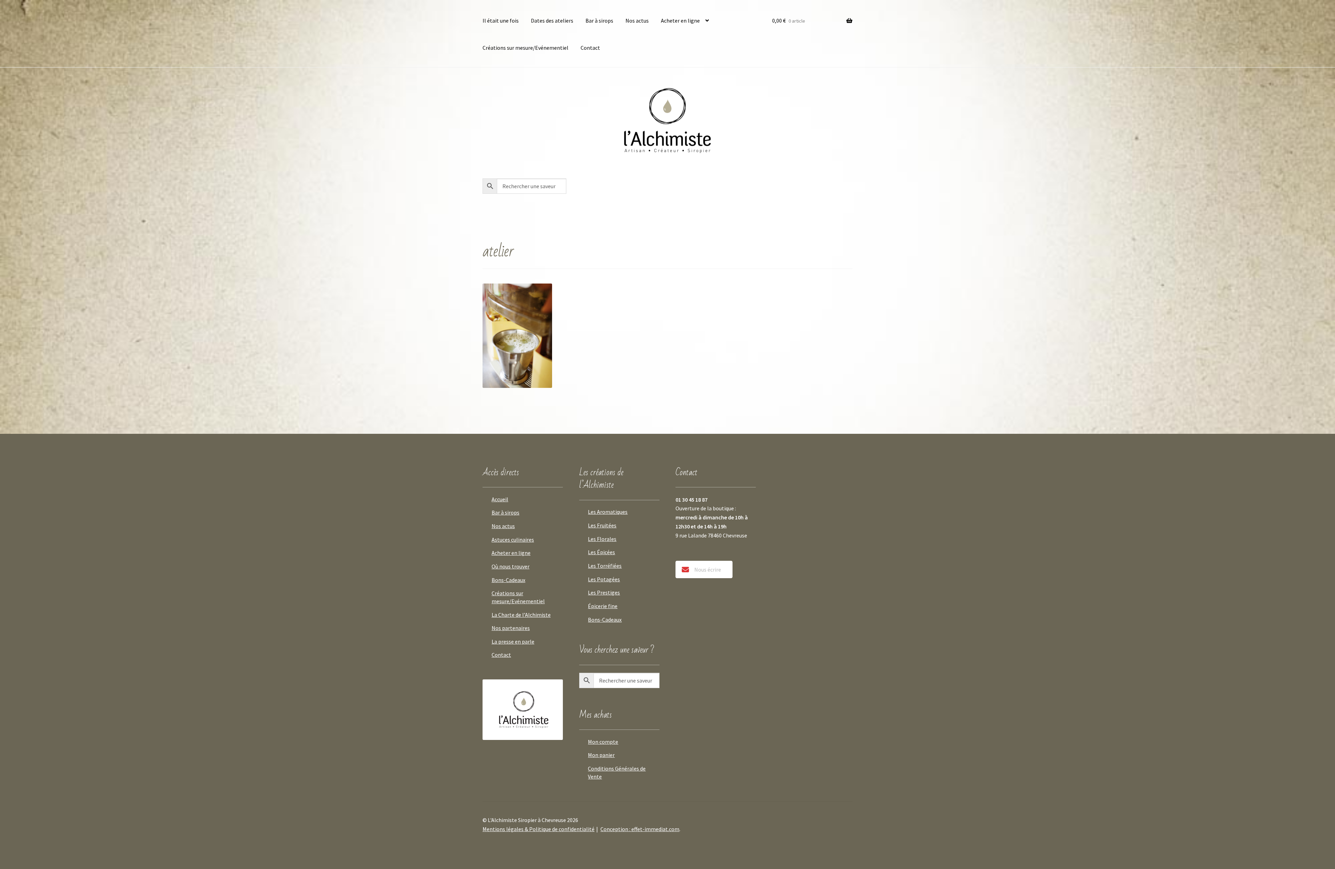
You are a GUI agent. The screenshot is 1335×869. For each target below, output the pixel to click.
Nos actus (637, 20)
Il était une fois (501, 20)
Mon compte (603, 741)
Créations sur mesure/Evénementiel (525, 47)
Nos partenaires (511, 627)
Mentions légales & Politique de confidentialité (538, 829)
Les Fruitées (602, 525)
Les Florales (602, 538)
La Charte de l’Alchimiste (521, 614)
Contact (590, 47)
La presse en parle (513, 641)
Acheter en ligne (680, 20)
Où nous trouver (510, 566)
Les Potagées (604, 579)
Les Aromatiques (608, 511)
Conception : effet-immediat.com (639, 829)
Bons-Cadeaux (508, 579)
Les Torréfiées (605, 565)
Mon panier (601, 754)
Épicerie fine (602, 606)
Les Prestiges (604, 592)
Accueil (500, 499)
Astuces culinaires (513, 539)
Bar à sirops (599, 20)
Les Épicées (601, 552)
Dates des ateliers (552, 20)
